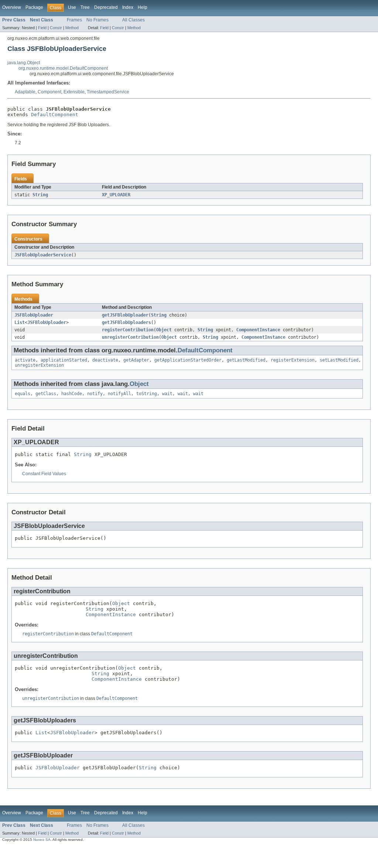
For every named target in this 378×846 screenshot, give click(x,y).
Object (164, 329)
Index (127, 7)
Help (142, 7)
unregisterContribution (130, 337)
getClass (45, 393)
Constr (56, 27)
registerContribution (128, 329)
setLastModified (339, 360)
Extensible (74, 91)
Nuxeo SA (42, 840)
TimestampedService (108, 91)
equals (22, 393)
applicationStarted (64, 360)
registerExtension (293, 360)
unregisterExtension (39, 365)
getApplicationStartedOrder (187, 360)
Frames (74, 20)
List (19, 322)
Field (42, 27)
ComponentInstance (258, 329)
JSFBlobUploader (33, 315)
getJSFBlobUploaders (126, 322)
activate (25, 360)
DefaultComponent (54, 114)
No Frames (97, 20)
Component (49, 91)
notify (95, 393)
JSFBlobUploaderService (42, 255)
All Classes (133, 20)
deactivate (105, 360)
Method (72, 27)
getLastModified (246, 360)
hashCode (71, 393)
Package (34, 7)
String (40, 194)
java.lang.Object (23, 62)
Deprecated (106, 7)
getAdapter (136, 360)
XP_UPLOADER (116, 194)
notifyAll (119, 393)
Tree (85, 7)
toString (146, 393)
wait (167, 393)
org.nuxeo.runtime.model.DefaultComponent (63, 68)
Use (72, 7)
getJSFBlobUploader (125, 315)
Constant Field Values (44, 473)
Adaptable (25, 91)
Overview (11, 7)
